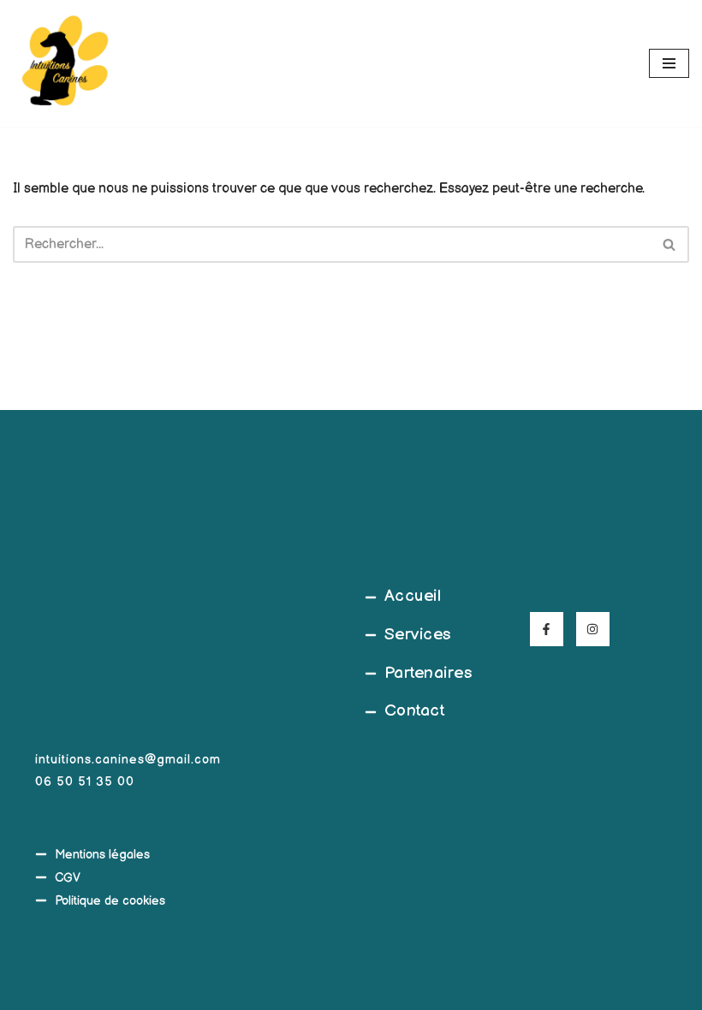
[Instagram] (593, 628)
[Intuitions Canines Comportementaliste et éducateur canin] (64, 63)
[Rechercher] (670, 244)
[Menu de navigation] (669, 63)
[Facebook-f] (546, 628)
